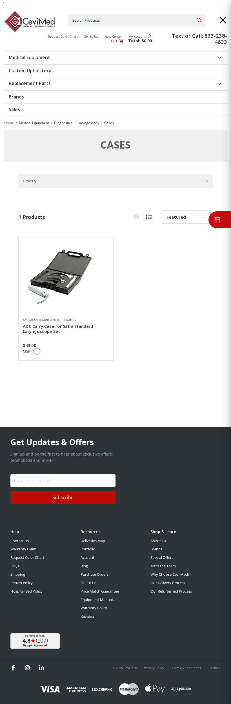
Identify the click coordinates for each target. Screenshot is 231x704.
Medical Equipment (34, 122)
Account (87, 557)
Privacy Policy (154, 668)
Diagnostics (63, 122)
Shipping (17, 574)
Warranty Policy (94, 607)
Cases (109, 122)
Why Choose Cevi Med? (170, 574)
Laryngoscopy (88, 122)
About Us (158, 540)
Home (9, 122)
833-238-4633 (216, 38)
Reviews (87, 616)
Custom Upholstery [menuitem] (30, 71)
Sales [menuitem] (14, 109)
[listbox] (187, 216)
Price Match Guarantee (100, 591)
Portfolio (88, 548)
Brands (156, 548)
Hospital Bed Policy (26, 591)
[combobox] (136, 20)
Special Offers (161, 557)
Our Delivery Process (167, 582)
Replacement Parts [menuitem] (30, 83)
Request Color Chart (27, 557)
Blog (84, 565)
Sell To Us (88, 582)
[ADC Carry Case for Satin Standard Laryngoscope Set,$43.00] (66, 277)
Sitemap (215, 668)
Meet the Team (163, 565)
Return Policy (21, 582)
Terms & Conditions (187, 668)
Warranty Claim (23, 548)
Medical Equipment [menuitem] (29, 57)
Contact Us (19, 540)
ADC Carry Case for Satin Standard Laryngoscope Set (58, 329)
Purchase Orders (94, 574)
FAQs (14, 565)
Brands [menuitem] (16, 97)
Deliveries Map (93, 540)
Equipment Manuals (97, 599)
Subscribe (63, 497)
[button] (223, 20)
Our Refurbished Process (171, 591)
